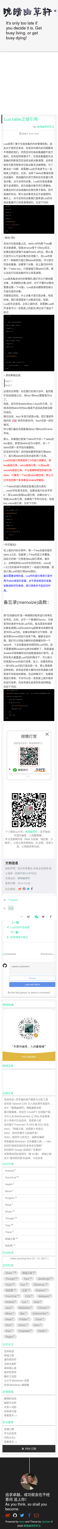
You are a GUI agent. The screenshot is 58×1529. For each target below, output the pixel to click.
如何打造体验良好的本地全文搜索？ (24, 1145)
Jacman (46, 1521)
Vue (24, 1284)
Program (13, 900)
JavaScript (45, 1278)
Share (10, 1211)
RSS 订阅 (30, 1448)
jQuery (23, 1325)
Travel (9, 1232)
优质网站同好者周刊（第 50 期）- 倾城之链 (28, 1154)
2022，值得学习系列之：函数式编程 (24, 1137)
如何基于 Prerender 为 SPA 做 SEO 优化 (26, 1124)
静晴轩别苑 (10, 1398)
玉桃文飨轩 (10, 1364)
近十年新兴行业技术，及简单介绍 (22, 1120)
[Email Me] (36, 1515)
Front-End (12, 1177)
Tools (10, 1284)
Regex (10, 1336)
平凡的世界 (10, 1433)
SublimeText (40, 1313)
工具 (26, 1290)
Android (10, 1170)
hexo (22, 1521)
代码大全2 (9, 1437)
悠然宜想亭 (10, 1372)
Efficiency (40, 1284)
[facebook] (32, 888)
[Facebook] (50, 916)
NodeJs (11, 1302)
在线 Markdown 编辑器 (16, 1385)
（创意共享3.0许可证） (25, 873)
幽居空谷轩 (10, 1402)
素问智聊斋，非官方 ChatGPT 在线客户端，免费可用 (30, 1112)
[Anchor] (24, 42)
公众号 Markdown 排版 (16, 1380)
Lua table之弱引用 (21, 119)
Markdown (25, 1307)
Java (9, 1307)
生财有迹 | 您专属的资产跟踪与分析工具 (26, 1099)
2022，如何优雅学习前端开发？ (21, 1133)
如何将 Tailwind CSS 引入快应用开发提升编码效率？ (30, 1103)
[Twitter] (43, 916)
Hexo (37, 1325)
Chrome (43, 1307)
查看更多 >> (10, 1415)
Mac (23, 1313)
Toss (9, 1225)
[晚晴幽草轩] (29, 11)
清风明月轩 (10, 1359)
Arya (9, 1331)
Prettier (24, 1319)
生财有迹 (9, 1351)
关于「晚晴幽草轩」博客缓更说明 (22, 1108)
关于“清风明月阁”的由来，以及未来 (23, 1158)
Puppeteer (25, 1331)
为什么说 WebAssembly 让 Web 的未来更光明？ (30, 1116)
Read (9, 1204)
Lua (11, 908)
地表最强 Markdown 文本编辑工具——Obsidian (30, 1141)
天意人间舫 (10, 1407)
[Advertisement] (29, 83)
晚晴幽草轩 (31, 832)
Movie (9, 1191)
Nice (9, 1325)
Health (9, 1184)
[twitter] (28, 888)
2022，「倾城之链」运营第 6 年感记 (23, 1128)
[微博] (19, 888)
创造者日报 (10, 1411)
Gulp (37, 1302)
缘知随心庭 (10, 1368)
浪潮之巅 (9, 1429)
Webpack (45, 1296)
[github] (24, 888)
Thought (11, 1218)
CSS (29, 1296)
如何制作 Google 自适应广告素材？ (23, 1149)
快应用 (10, 1245)
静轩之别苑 (10, 1376)
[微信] (35, 916)
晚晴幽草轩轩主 (45, 126)
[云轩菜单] (54, 11)
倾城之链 (11, 1239)
